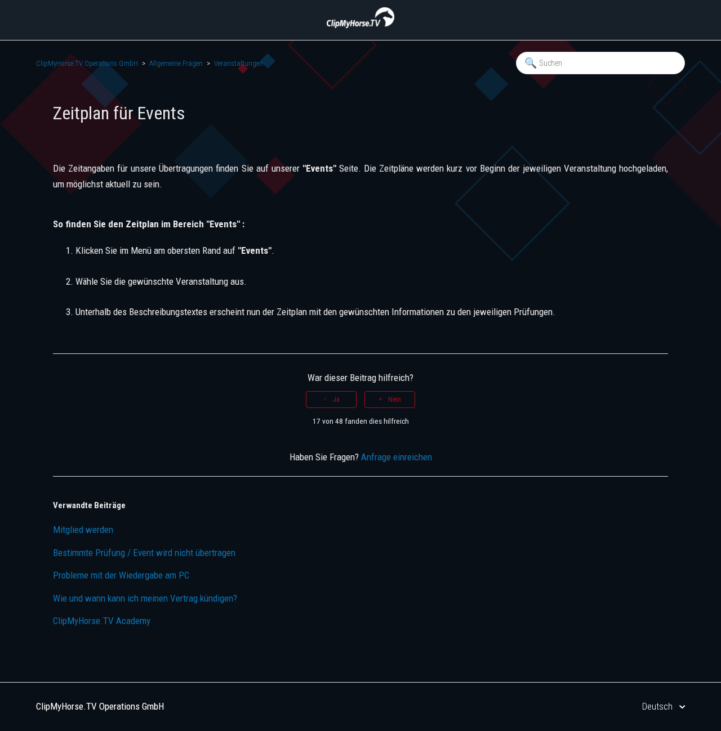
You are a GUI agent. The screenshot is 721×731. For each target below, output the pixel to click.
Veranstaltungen (238, 63)
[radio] (331, 399)
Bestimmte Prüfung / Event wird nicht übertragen (144, 552)
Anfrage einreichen (396, 457)
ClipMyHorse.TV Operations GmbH (87, 63)
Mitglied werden (83, 529)
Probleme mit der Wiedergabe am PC (121, 575)
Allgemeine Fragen (176, 63)
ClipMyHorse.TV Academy (101, 620)
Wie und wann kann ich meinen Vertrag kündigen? (145, 598)
